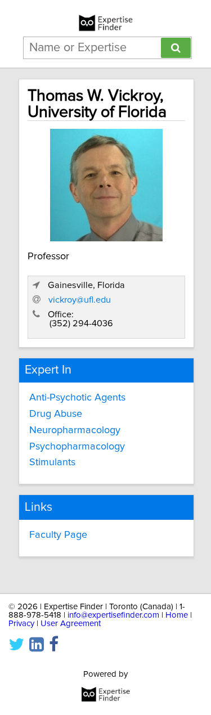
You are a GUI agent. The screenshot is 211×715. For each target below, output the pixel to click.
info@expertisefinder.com (113, 615)
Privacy (21, 623)
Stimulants (52, 462)
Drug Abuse (55, 414)
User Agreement (71, 623)
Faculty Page (58, 535)
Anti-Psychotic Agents (77, 398)
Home (176, 615)
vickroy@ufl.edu (79, 299)
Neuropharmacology (74, 430)
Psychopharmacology (77, 447)
